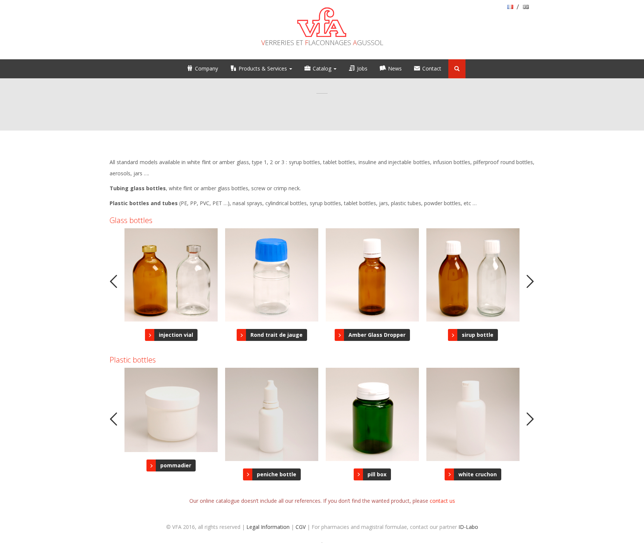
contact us (442, 500)
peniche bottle (276, 474)
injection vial (176, 334)
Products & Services (263, 68)
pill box (376, 474)
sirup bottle (477, 334)
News (395, 68)
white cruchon (477, 474)
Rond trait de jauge (276, 334)
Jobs (362, 68)
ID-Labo (468, 526)
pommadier (175, 465)
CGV (301, 526)
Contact (431, 68)
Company (206, 68)
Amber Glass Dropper (376, 334)
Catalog (323, 68)
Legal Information (268, 526)
